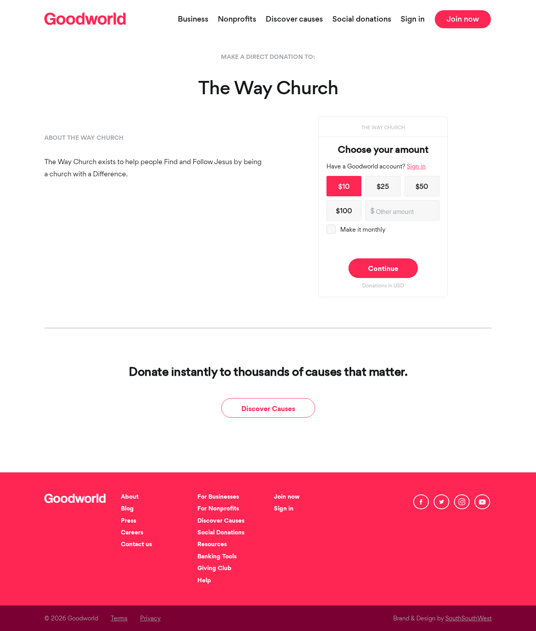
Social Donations (220, 533)
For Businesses (218, 497)
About (130, 497)
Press (128, 521)
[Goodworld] (76, 19)
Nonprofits (237, 20)
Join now (463, 20)
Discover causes (294, 20)
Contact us (136, 545)
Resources (212, 545)
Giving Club (214, 569)
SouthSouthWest (468, 619)
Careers (132, 533)
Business (193, 20)
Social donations (361, 20)
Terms (119, 619)
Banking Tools (217, 557)
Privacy (150, 619)
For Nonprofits (218, 509)
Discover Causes (268, 409)
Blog (127, 509)
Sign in (413, 20)
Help (204, 581)
